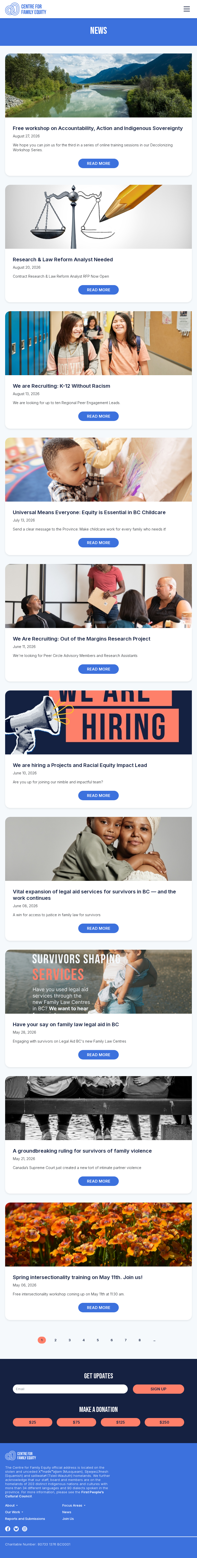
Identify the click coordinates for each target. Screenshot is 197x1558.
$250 (164, 1422)
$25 (32, 1422)
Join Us (68, 1519)
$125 (120, 1422)
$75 (76, 1422)
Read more (98, 163)
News (66, 1512)
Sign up (158, 1389)
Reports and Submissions (25, 1519)
